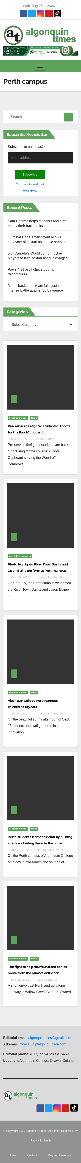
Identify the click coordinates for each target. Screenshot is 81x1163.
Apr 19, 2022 (20, 849)
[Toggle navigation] (40, 66)
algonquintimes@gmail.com (49, 1038)
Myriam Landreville (50, 577)
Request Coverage (59, 1155)
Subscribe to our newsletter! (29, 147)
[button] (73, 65)
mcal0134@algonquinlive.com (42, 1044)
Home (12, 1155)
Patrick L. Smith (40, 1140)
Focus (34, 958)
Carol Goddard (46, 979)
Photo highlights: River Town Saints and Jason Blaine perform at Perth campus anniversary (38, 570)
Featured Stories (18, 418)
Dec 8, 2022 (19, 439)
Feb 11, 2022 (20, 979)
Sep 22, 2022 (20, 713)
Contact (32, 1155)
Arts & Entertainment (20, 556)
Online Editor (44, 439)
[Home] (7, 66)
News (34, 418)
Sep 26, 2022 (20, 577)
